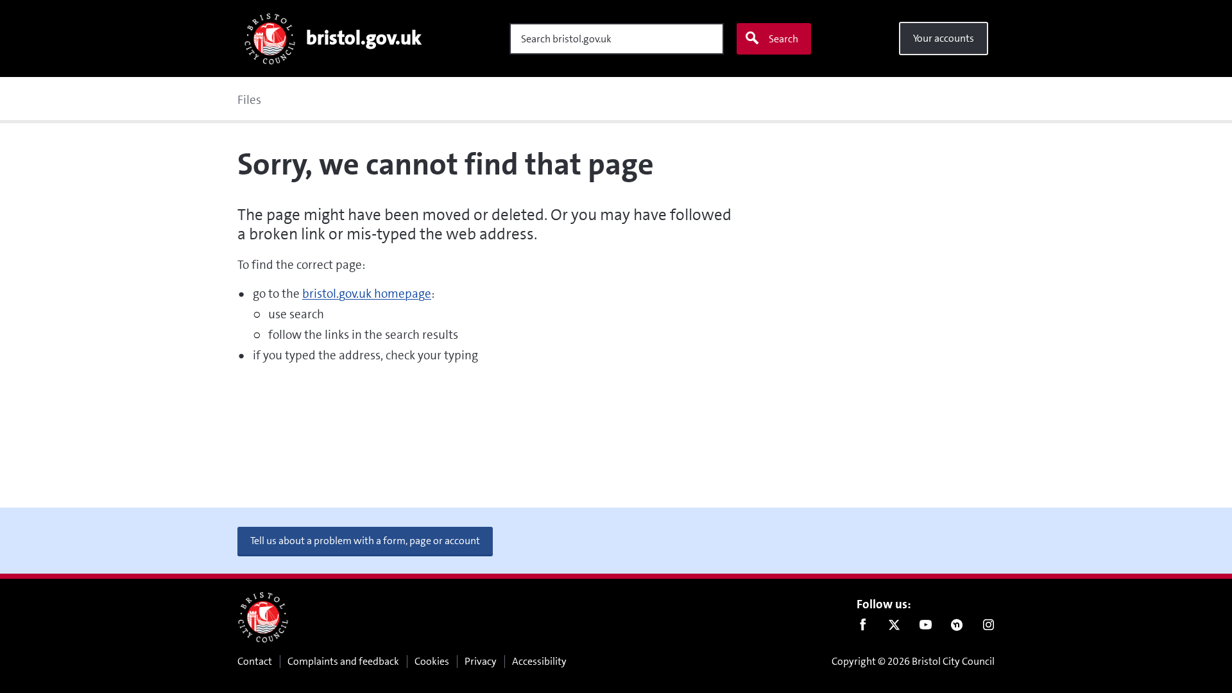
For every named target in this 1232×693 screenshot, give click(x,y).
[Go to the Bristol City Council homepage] (263, 617)
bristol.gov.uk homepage (366, 294)
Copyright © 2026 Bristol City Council (913, 661)
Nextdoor (957, 627)
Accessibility (539, 661)
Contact (254, 661)
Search (783, 39)
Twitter (894, 627)
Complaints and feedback (343, 661)
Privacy (481, 661)
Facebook (863, 627)
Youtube (926, 627)
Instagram (988, 627)
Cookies (432, 661)
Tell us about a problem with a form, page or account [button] (365, 540)
